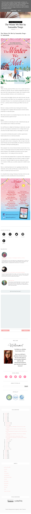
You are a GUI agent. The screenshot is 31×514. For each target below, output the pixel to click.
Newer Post (5, 330)
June (7, 443)
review (5, 487)
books (5, 471)
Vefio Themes (23, 509)
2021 (6, 419)
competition (6, 475)
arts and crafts (7, 467)
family (5, 479)
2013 (6, 458)
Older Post (26, 330)
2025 (6, 414)
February (8, 449)
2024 (6, 416)
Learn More (13, 10)
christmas (6, 473)
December (8, 422)
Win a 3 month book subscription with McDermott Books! (13, 272)
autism (5, 469)
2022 (6, 418)
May (7, 445)
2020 (6, 421)
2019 (6, 450)
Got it (19, 10)
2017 (6, 453)
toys (5, 489)
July (7, 442)
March (7, 447)
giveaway (6, 483)
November (8, 423)
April (7, 446)
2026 (6, 413)
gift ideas (6, 481)
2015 (6, 455)
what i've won (7, 491)
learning (6, 485)
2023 (6, 417)
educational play (8, 477)
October (7, 425)
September (8, 439)
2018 (6, 451)
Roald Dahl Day (11, 280)
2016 (6, 454)
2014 (6, 456)
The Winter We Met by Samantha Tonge (14, 436)
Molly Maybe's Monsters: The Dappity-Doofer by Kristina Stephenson (13, 258)
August (7, 441)
